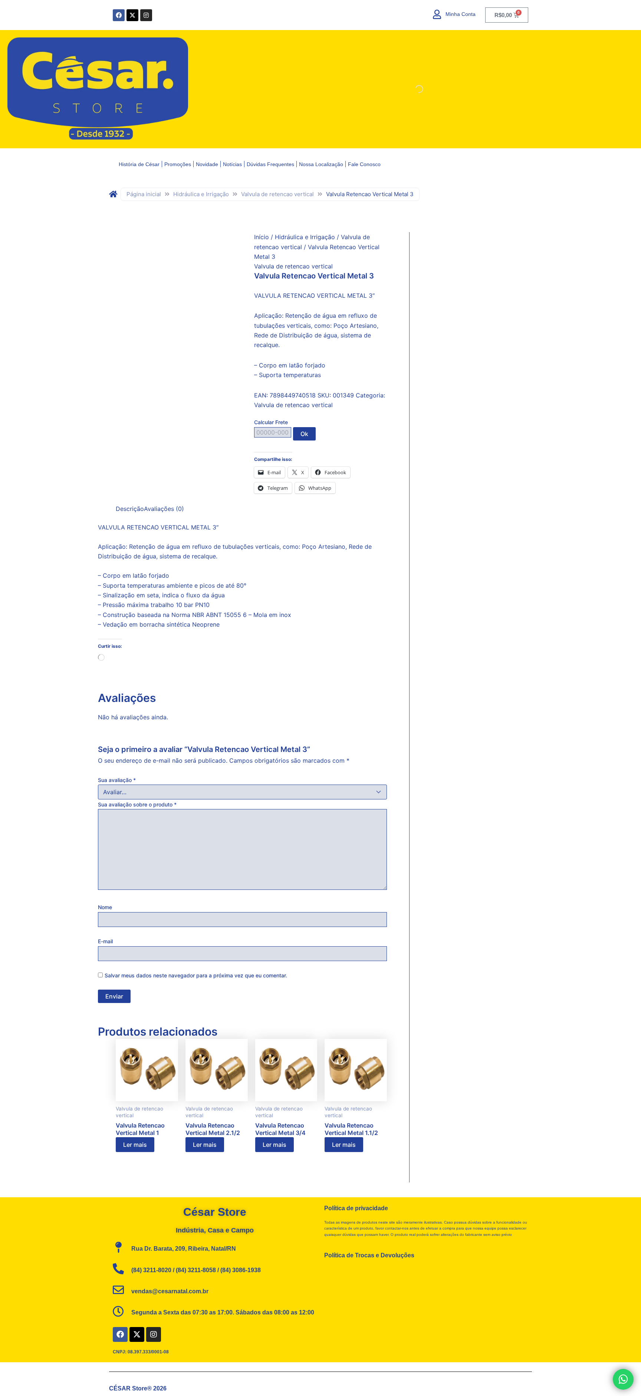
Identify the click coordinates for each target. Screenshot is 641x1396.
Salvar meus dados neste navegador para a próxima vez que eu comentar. (196, 975)
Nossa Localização (321, 164)
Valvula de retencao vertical (277, 194)
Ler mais (135, 1144)
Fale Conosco (364, 164)
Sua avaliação (117, 780)
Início (261, 237)
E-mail (105, 941)
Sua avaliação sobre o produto (137, 804)
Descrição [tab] (130, 508)
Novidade (207, 164)
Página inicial (143, 194)
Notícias (232, 164)
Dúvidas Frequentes (270, 164)
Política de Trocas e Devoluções (369, 1255)
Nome (105, 907)
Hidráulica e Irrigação (201, 194)
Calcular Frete (271, 422)
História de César (139, 164)
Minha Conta (461, 14)
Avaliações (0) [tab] (164, 508)
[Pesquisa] (413, 89)
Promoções (177, 164)
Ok (304, 434)
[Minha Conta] (437, 14)
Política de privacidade (356, 1208)
